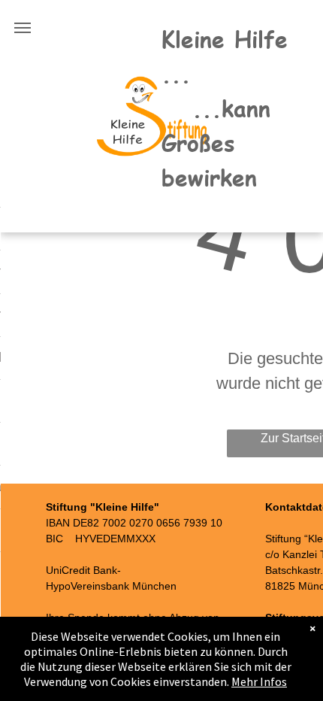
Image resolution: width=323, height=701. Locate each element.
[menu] (23, 28)
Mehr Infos (259, 681)
